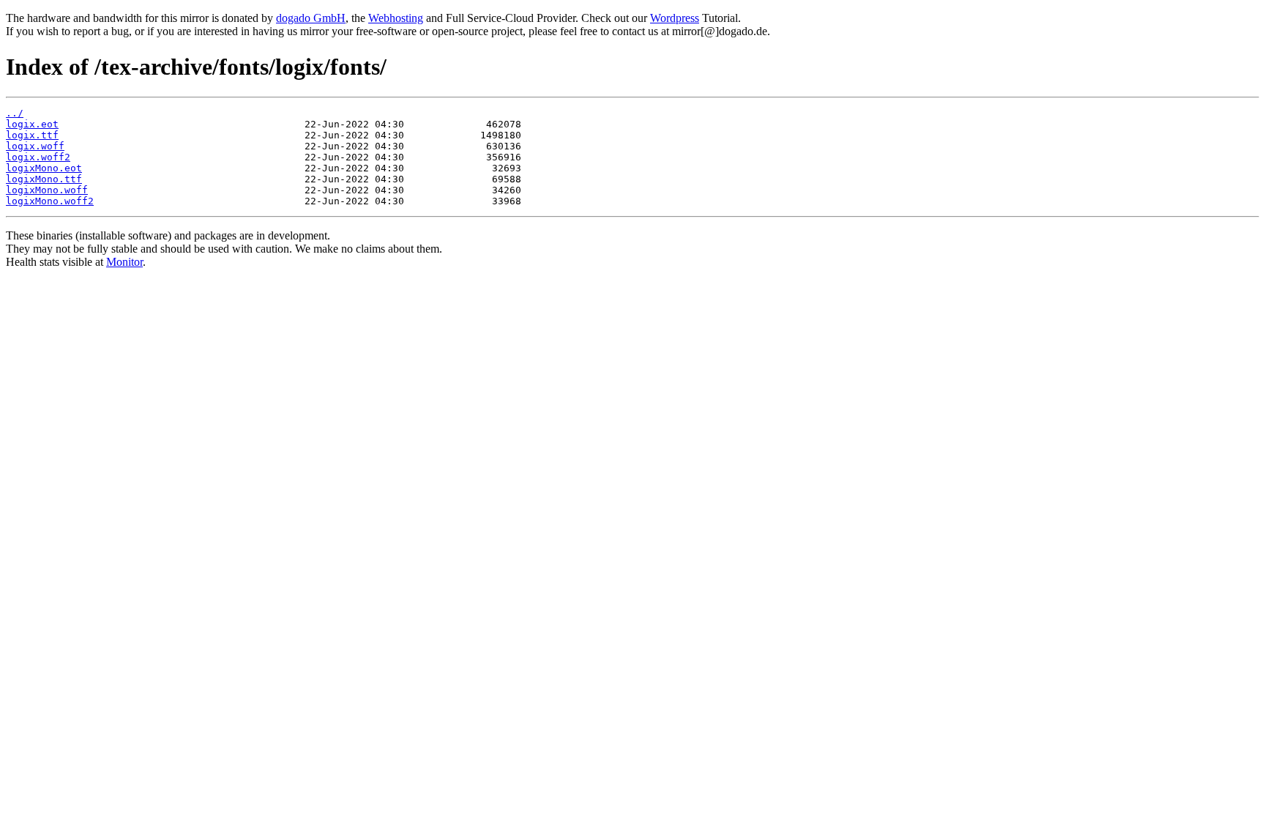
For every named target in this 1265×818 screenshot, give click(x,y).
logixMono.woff (47, 190)
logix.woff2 (38, 157)
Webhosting (395, 18)
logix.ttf (32, 135)
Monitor (124, 262)
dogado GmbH (311, 18)
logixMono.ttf (44, 179)
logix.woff (35, 146)
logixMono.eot (44, 168)
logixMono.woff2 (50, 201)
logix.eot (32, 124)
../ (14, 113)
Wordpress (674, 18)
